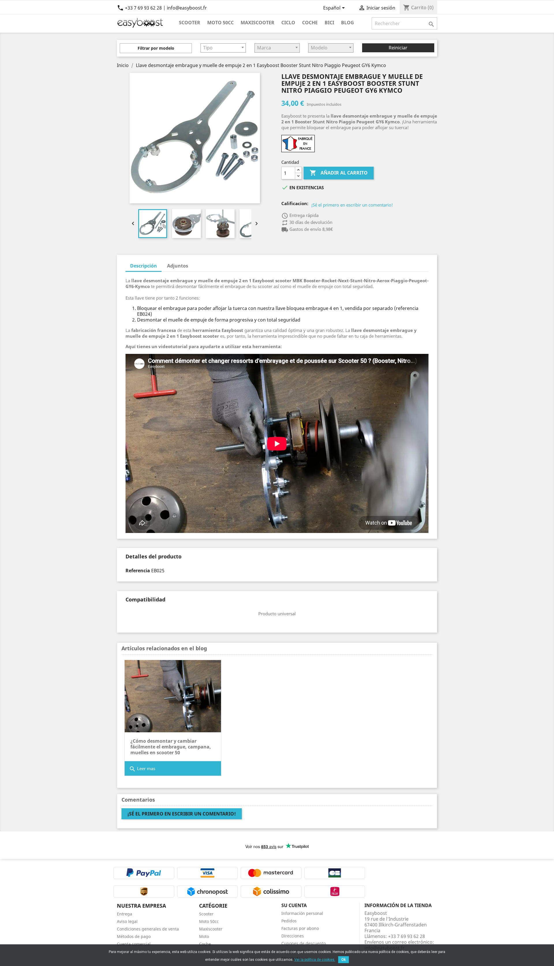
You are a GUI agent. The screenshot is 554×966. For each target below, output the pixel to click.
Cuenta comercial (134, 944)
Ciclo (288, 22)
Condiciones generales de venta (148, 929)
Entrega (124, 914)
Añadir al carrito (339, 172)
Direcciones (292, 936)
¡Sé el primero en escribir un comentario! (352, 205)
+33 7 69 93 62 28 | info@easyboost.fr (162, 8)
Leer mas (142, 769)
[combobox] (223, 48)
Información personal (302, 913)
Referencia (138, 570)
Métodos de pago (134, 936)
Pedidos (289, 921)
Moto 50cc (220, 22)
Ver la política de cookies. (314, 960)
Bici (329, 22)
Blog (347, 22)
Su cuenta (294, 905)
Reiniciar (398, 47)
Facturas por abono (300, 928)
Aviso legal (127, 921)
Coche (310, 22)
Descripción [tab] (143, 266)
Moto (204, 936)
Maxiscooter (257, 22)
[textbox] (223, 48)
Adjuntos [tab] (177, 266)
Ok (343, 960)
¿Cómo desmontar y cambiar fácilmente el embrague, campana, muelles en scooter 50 (170, 747)
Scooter (189, 22)
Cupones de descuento (303, 943)
